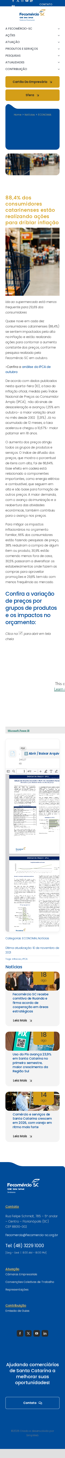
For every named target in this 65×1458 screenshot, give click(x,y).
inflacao (16, 959)
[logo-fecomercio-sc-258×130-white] (23, 1178)
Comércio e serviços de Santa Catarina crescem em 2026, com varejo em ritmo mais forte (32, 1120)
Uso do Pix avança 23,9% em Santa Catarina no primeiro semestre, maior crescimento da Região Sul (32, 1063)
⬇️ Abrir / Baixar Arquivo (42, 753)
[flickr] (13, 5)
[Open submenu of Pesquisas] (58, 55)
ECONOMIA (29, 938)
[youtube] (36, 1333)
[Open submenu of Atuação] (58, 42)
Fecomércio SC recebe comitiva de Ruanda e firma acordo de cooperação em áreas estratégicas (31, 1002)
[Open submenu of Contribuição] (58, 69)
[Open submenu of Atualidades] (58, 62)
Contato (45, 4)
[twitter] (28, 1333)
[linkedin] (45, 1333)
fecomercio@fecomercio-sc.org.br (31, 1235)
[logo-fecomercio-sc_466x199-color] (32, 11)
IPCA (24, 959)
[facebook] (20, 1333)
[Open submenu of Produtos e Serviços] (58, 49)
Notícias (43, 938)
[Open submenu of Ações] (58, 35)
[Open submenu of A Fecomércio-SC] (58, 28)
